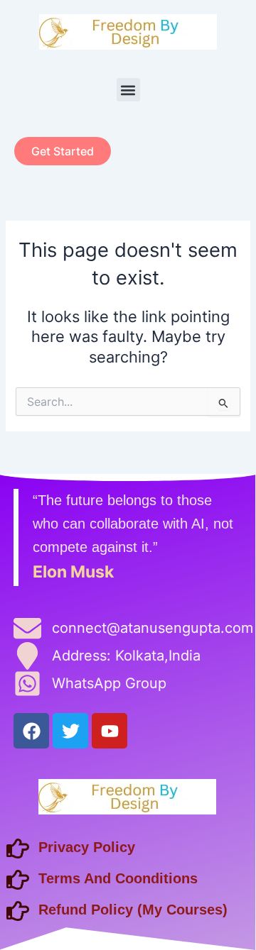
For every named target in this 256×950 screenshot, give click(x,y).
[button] (128, 89)
